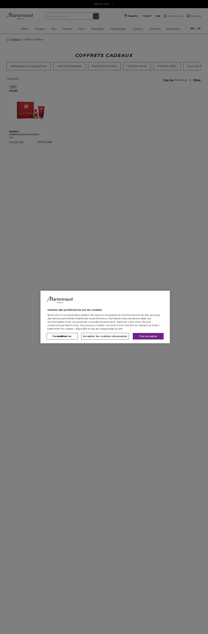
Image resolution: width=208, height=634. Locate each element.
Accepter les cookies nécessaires (105, 336)
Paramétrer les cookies (62, 336)
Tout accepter (148, 336)
